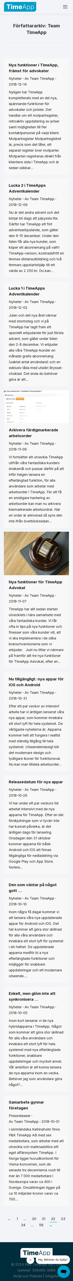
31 (43, 1219)
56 (41, 1225)
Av (39, 78)
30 (34, 1219)
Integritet (52, 1276)
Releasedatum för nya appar (36, 782)
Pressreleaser (19, 1116)
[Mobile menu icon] (65, 7)
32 (53, 1219)
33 (63, 1219)
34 (23, 1225)
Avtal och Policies (27, 1276)
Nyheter (15, 78)
